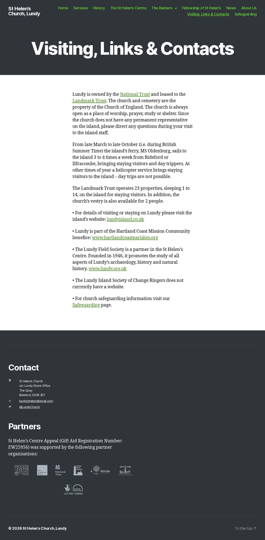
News (231, 8)
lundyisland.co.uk (125, 219)
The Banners (162, 8)
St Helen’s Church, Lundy (24, 11)
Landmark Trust (89, 101)
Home (63, 8)
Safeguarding (246, 14)
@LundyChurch (29, 407)
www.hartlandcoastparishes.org (125, 238)
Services (80, 8)
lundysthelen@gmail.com (36, 401)
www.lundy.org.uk (107, 269)
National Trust (135, 94)
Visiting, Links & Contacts (208, 14)
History (99, 8)
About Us (249, 8)
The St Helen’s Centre (128, 8)
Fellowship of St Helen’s (201, 8)
